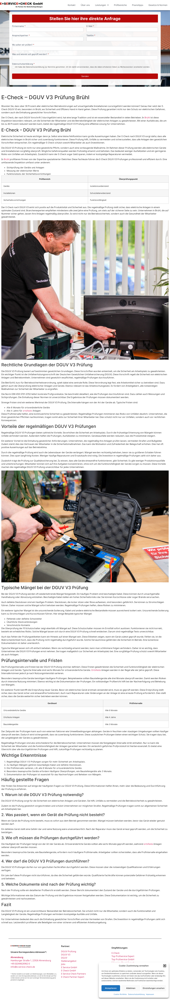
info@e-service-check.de (23, 966)
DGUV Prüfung (68, 951)
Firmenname (19, 26)
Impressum (150, 994)
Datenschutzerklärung (136, 994)
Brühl (147, 117)
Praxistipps (137, 5)
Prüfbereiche (120, 5)
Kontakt (71, 5)
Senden (85, 76)
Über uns (85, 5)
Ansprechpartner (21, 35)
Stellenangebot (68, 961)
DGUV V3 (65, 954)
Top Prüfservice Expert (123, 956)
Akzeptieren (111, 988)
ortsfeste (27, 410)
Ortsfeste (96, 670)
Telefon (90, 35)
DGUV (64, 957)
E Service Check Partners (73, 973)
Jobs (63, 964)
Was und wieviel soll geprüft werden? (30, 54)
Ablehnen (130, 988)
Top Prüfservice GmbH (123, 959)
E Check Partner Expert (72, 976)
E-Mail (90, 26)
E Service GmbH (69, 967)
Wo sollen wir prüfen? (23, 45)
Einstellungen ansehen (154, 988)
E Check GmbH (68, 970)
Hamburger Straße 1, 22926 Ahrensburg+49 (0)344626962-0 (31, 960)
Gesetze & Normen (157, 5)
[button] (164, 965)
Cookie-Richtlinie (120, 994)
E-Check (116, 953)
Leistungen (100, 5)
